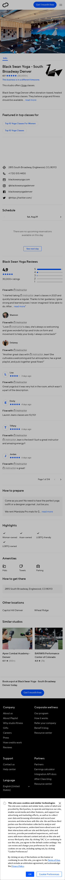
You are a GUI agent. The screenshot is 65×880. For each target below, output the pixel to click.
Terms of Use (54, 860)
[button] (60, 803)
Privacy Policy (17, 866)
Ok (30, 874)
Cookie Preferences (49, 874)
